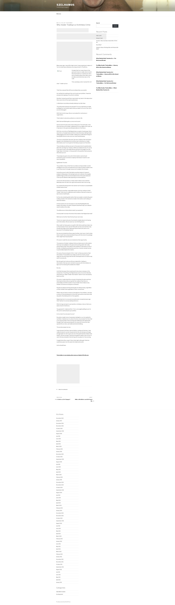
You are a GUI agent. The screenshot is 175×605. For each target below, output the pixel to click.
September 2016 (60, 431)
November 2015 (60, 454)
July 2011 (58, 572)
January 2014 (59, 510)
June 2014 (58, 497)
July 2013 (58, 525)
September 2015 (60, 459)
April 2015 (58, 472)
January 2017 (59, 420)
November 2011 (59, 561)
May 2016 (58, 441)
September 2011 (60, 567)
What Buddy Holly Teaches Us (104, 58)
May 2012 (58, 546)
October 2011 (59, 564)
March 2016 (59, 446)
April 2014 (58, 502)
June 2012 (58, 543)
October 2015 (59, 456)
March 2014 (59, 505)
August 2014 (59, 492)
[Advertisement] (73, 30)
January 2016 (59, 451)
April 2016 (58, 443)
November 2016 (60, 425)
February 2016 (59, 449)
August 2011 (59, 569)
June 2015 (58, 466)
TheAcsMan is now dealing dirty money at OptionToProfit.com (73, 355)
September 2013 (60, 520)
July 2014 (58, 495)
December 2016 (60, 423)
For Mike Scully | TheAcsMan (104, 65)
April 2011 (58, 579)
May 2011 (58, 577)
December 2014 (60, 482)
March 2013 (58, 536)
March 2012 (58, 551)
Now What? (99, 44)
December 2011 (59, 559)
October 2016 (59, 428)
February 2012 (59, 554)
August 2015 (59, 461)
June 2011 (58, 574)
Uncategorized (63, 389)
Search (98, 23)
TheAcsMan (69, 22)
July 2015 (58, 464)
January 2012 (59, 556)
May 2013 (58, 531)
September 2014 (60, 490)
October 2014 (59, 487)
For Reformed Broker (110, 83)
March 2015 (59, 474)
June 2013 (58, 528)
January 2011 (59, 582)
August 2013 (59, 523)
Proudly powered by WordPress (63, 601)
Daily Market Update (60, 591)
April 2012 (58, 549)
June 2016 (58, 438)
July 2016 (58, 436)
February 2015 (59, 477)
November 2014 (60, 484)
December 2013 (60, 513)
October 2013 (59, 518)
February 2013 (59, 538)
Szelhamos (66, 4)
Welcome (58, 13)
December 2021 (60, 418)
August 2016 (59, 433)
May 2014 (58, 500)
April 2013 (58, 533)
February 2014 (59, 508)
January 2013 (59, 541)
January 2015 (59, 479)
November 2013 (60, 515)
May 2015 (58, 469)
